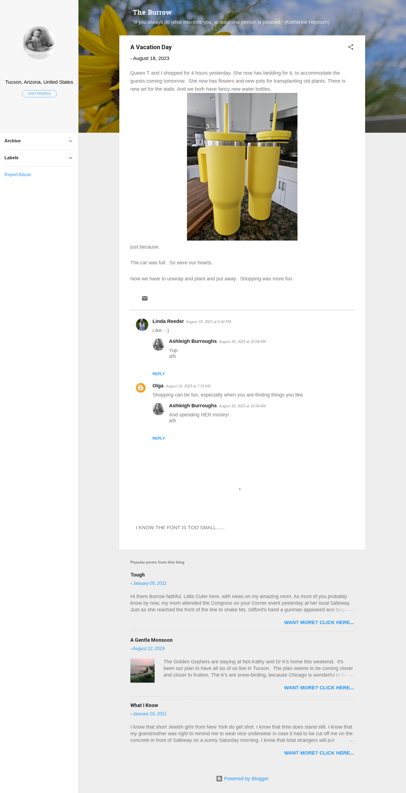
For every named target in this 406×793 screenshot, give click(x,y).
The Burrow (152, 13)
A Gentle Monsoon (151, 640)
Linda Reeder (168, 321)
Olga (158, 385)
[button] (350, 48)
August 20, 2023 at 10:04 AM (242, 342)
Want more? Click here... (319, 622)
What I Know (144, 705)
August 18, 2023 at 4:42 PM (208, 322)
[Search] (361, 15)
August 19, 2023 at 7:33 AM (188, 386)
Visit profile (39, 94)
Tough (137, 575)
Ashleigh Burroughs (193, 341)
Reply (158, 374)
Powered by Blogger (246, 778)
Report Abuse (17, 174)
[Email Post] (144, 300)
